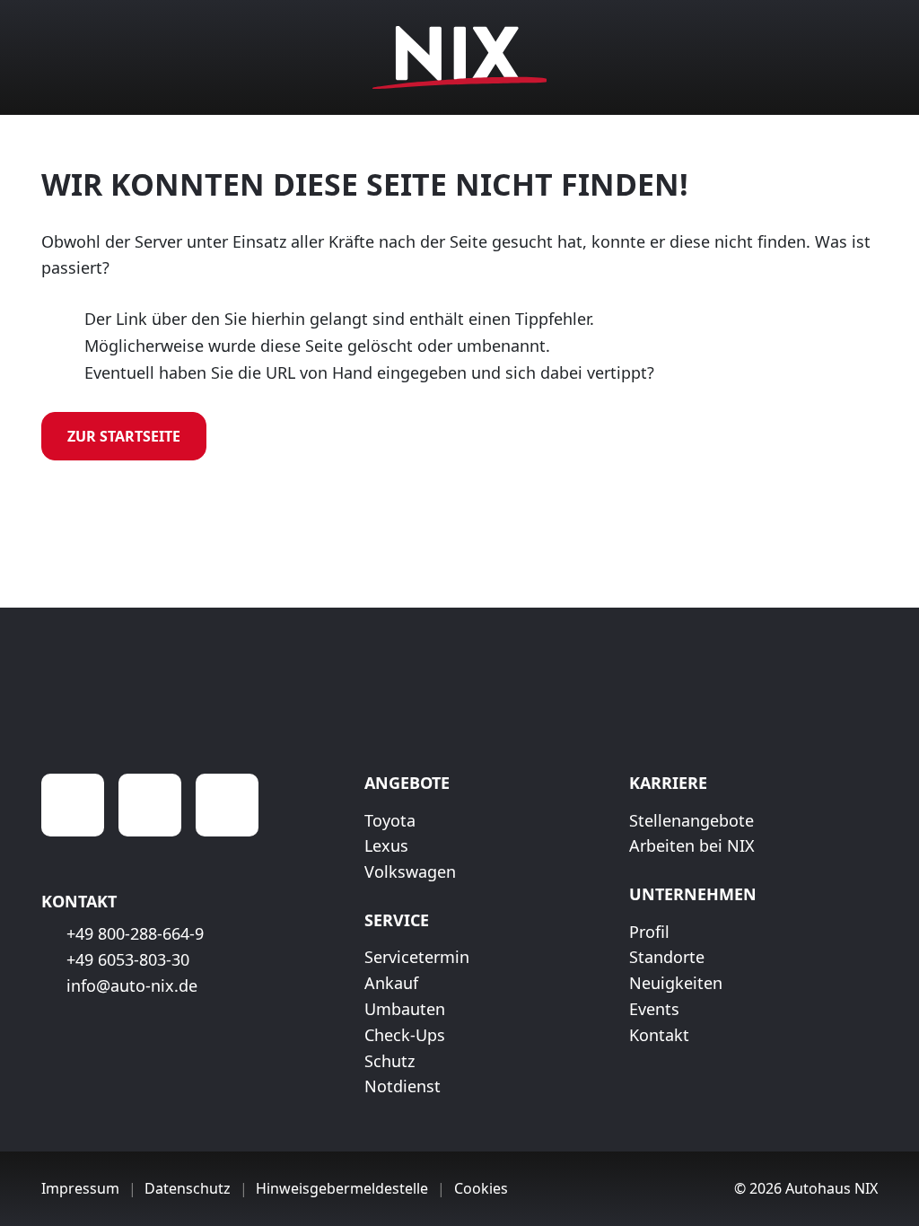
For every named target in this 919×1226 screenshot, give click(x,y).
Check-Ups (404, 1035)
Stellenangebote (691, 820)
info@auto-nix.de (131, 985)
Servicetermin (416, 957)
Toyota (390, 820)
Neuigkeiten (675, 983)
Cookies (481, 1188)
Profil (649, 931)
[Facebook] (72, 805)
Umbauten (404, 1009)
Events (654, 1009)
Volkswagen (410, 871)
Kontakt (659, 1035)
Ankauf (391, 983)
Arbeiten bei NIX (692, 845)
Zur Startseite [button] (123, 436)
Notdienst (402, 1086)
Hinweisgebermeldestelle (342, 1188)
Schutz (389, 1061)
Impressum (80, 1188)
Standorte (667, 957)
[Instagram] (149, 805)
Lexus (386, 845)
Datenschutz (187, 1188)
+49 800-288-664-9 (135, 933)
